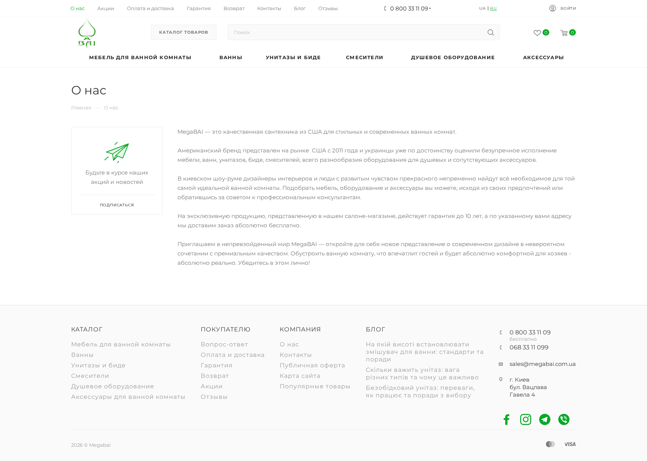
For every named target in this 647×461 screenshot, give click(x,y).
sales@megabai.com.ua (543, 363)
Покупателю (225, 329)
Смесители (90, 375)
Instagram (526, 420)
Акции (212, 386)
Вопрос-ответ (224, 344)
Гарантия (217, 365)
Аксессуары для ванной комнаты (128, 396)
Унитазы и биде (98, 365)
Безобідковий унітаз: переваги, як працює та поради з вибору (420, 391)
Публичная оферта (312, 365)
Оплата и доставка (233, 354)
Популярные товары (315, 386)
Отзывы (214, 396)
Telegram (545, 420)
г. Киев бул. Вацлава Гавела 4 (528, 387)
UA (482, 8)
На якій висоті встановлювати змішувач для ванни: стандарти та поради (425, 352)
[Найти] (491, 32)
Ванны (82, 354)
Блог (375, 329)
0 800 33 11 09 (530, 333)
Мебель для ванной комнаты (121, 344)
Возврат (215, 375)
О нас (289, 344)
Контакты (296, 354)
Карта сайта (300, 375)
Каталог (87, 329)
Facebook (507, 420)
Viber (564, 420)
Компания (300, 329)
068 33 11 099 (529, 348)
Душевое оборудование (112, 386)
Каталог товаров (183, 32)
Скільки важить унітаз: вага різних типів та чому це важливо (422, 373)
